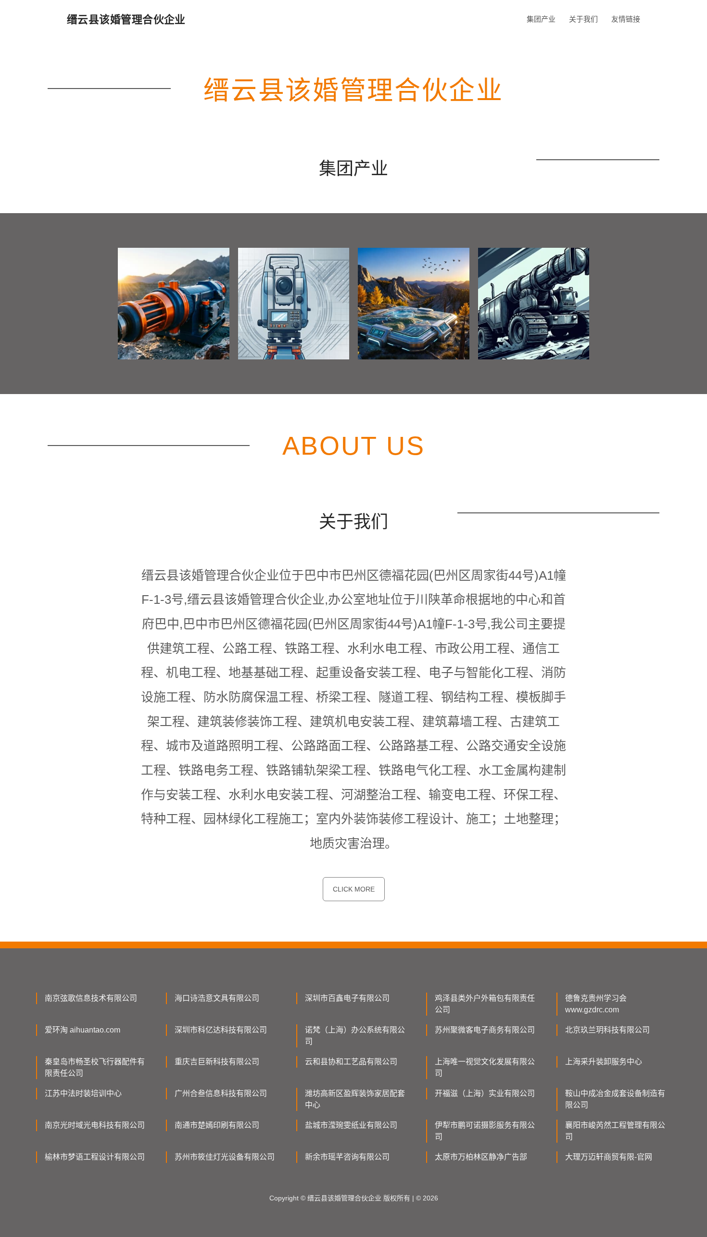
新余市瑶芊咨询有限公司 (347, 1157)
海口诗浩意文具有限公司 (217, 998)
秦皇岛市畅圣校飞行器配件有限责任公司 (95, 1067)
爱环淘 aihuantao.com (82, 1030)
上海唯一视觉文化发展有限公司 (485, 1067)
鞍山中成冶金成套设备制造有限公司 (615, 1099)
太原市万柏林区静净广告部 (481, 1157)
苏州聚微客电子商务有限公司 (485, 1030)
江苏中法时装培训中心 (83, 1093)
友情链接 (625, 19)
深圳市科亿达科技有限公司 (221, 1030)
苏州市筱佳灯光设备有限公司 (225, 1157)
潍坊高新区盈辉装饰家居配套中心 (355, 1099)
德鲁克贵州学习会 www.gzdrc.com (596, 1004)
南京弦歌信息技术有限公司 (91, 998)
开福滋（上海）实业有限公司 (485, 1093)
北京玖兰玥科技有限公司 (607, 1030)
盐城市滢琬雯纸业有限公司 (351, 1125)
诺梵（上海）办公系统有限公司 (355, 1036)
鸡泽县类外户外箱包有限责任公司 (485, 1004)
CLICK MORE (354, 889)
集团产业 (541, 19)
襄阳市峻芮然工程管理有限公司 (615, 1131)
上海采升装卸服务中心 (603, 1062)
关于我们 (583, 19)
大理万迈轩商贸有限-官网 (608, 1157)
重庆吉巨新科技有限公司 (217, 1062)
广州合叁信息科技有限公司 (221, 1093)
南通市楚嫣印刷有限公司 (217, 1125)
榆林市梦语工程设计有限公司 (95, 1157)
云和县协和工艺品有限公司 (351, 1062)
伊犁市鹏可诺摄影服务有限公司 (485, 1131)
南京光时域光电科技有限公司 (95, 1125)
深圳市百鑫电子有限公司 (347, 998)
